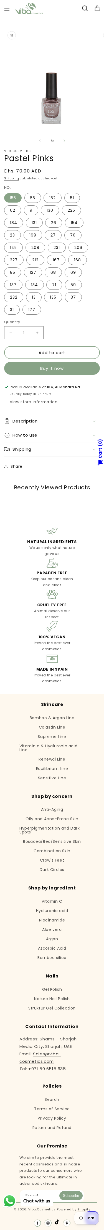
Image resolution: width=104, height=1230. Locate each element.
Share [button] (16, 466)
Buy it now (52, 368)
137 (13, 285)
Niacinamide (52, 920)
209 (78, 247)
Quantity (12, 322)
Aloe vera (52, 929)
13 (34, 297)
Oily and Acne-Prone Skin (52, 819)
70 (73, 235)
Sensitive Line (52, 778)
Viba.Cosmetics (42, 1209)
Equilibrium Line (52, 768)
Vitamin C (52, 901)
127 (33, 272)
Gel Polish (52, 989)
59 (73, 285)
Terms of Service (52, 1109)
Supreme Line (52, 736)
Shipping (11, 178)
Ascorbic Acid (52, 948)
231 (57, 247)
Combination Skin (52, 851)
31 (12, 309)
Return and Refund (52, 1127)
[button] (7, 8)
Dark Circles (52, 869)
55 (32, 198)
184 (13, 222)
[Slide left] (40, 141)
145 (13, 247)
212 (35, 260)
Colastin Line (52, 727)
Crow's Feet (52, 860)
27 (53, 235)
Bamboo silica (52, 957)
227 (14, 260)
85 (12, 272)
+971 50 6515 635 (47, 1069)
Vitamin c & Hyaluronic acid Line (48, 748)
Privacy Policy (52, 1118)
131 (34, 222)
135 (53, 297)
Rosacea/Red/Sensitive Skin (52, 841)
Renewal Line (52, 759)
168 (77, 260)
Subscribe (71, 1196)
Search (52, 1099)
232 (13, 297)
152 (52, 198)
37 (73, 297)
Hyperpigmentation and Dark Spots (49, 830)
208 (35, 247)
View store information (33, 402)
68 (53, 272)
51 (72, 198)
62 (12, 210)
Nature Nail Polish (52, 998)
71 (54, 285)
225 (71, 210)
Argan (52, 939)
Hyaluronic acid (52, 910)
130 (50, 210)
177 (31, 309)
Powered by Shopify (73, 1209)
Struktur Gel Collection (52, 1008)
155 (13, 198)
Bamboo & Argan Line (52, 718)
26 (53, 222)
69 (73, 272)
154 (74, 222)
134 (34, 285)
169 (32, 235)
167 (56, 260)
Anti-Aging (52, 809)
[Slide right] (64, 141)
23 (12, 235)
